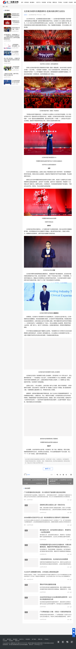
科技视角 (44, 2)
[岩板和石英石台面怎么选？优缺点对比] (31, 510)
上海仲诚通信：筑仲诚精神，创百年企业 (15, 46)
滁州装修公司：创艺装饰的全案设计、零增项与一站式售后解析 (55, 533)
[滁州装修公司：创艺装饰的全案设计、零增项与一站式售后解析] (31, 535)
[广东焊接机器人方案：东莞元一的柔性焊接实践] (31, 617)
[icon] (58, 641)
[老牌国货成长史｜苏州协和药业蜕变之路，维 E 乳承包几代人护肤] (7, 22)
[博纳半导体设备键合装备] (31, 589)
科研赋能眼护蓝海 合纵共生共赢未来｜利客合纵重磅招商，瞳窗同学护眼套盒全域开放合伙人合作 (55, 548)
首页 (22, 2)
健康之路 (55, 2)
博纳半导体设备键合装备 (48, 586)
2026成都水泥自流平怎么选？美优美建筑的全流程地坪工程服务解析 (46, 519)
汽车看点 (60, 2)
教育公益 (17, 640)
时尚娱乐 (71, 2)
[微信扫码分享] (57, 476)
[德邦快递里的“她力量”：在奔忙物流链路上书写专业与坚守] (7, 29)
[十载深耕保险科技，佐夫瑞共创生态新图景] (31, 564)
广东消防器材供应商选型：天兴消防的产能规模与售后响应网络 (45, 494)
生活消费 (65, 2)
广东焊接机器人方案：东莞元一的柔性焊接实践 (55, 614)
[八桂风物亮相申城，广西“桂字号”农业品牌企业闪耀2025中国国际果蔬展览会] (7, 68)
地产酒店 (49, 2)
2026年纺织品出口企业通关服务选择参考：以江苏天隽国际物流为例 (56, 600)
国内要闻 (32, 2)
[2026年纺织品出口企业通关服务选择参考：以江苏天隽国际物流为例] (31, 602)
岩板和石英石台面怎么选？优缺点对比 (52, 507)
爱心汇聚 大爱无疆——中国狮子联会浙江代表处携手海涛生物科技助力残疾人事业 (12, 60)
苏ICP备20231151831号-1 (21, 643)
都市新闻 (26, 2)
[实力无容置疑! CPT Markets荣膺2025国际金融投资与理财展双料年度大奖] (7, 53)
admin (25, 14)
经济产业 (38, 2)
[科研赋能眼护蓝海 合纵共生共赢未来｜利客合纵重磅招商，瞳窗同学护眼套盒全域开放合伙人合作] (31, 549)
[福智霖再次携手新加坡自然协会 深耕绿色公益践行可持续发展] (7, 15)
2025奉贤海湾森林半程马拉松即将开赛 (16, 82)
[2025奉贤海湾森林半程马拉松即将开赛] (7, 82)
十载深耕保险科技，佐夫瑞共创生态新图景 (54, 561)
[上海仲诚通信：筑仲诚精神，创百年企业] (7, 46)
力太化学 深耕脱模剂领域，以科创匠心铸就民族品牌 (41, 574)
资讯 (44, 14)
